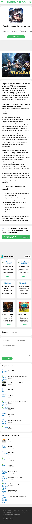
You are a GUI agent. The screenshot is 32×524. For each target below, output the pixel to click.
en (28, 511)
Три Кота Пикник (8, 267)
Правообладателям (8, 519)
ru (23, 511)
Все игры (27, 256)
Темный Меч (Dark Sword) (10, 286)
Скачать (16, 36)
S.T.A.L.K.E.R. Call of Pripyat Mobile (13, 314)
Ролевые (8, 276)
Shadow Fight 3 (24, 286)
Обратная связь (7, 518)
